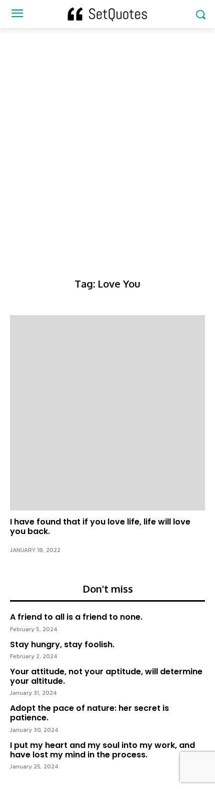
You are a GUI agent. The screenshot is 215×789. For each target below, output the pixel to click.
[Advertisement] (107, 140)
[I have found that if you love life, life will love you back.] (107, 412)
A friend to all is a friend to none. (76, 617)
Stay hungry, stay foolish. (62, 644)
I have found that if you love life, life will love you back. (100, 526)
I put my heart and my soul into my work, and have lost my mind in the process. (102, 749)
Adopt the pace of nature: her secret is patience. (89, 712)
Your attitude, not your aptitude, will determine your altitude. (106, 676)
